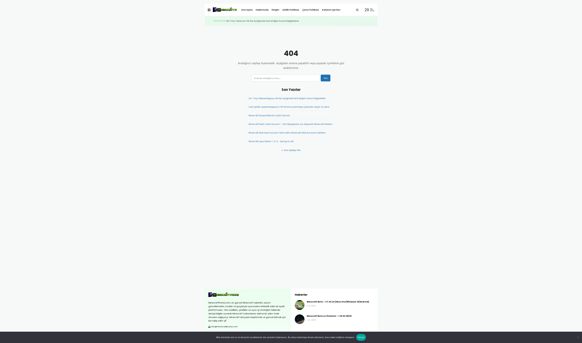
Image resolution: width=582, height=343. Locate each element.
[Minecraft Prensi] (225, 9)
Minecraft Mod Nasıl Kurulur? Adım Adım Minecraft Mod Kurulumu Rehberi (287, 132)
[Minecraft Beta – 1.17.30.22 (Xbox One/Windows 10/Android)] (299, 305)
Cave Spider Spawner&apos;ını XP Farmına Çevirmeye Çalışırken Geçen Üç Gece (289, 106)
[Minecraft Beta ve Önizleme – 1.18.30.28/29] (299, 319)
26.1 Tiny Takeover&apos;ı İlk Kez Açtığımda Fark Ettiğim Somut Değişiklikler (287, 98)
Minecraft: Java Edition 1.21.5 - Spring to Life (271, 141)
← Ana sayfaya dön (291, 150)
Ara (325, 77)
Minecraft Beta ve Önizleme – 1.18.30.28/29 (329, 316)
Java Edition (219, 21)
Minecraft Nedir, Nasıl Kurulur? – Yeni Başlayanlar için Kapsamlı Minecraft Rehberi (291, 124)
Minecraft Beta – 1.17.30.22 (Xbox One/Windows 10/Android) (338, 301)
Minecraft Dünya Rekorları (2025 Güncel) (269, 115)
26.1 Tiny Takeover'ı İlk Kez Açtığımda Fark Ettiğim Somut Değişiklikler (262, 21)
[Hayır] (578, 337)
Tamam (361, 337)
